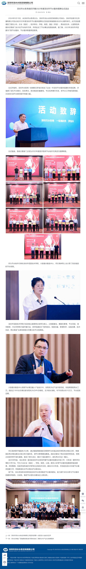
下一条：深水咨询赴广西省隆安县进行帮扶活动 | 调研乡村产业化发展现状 (29, 539)
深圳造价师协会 (68, 560)
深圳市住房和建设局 (58, 560)
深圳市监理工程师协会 (9, 562)
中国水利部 (13, 557)
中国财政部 (63, 557)
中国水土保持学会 (39, 560)
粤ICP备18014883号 (77, 549)
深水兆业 (30, 562)
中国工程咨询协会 (8, 560)
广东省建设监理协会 (22, 562)
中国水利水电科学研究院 (24, 557)
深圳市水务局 (48, 560)
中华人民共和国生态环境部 (74, 557)
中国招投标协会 (28, 560)
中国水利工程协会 (19, 560)
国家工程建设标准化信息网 (51, 557)
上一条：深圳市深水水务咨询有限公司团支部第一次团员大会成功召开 (28, 535)
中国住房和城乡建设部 (37, 557)
